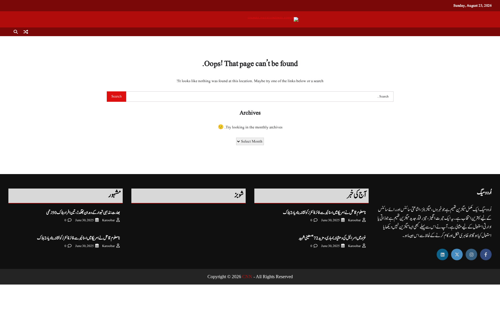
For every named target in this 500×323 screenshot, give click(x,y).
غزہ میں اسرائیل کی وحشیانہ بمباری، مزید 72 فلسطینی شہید (332, 238)
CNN (247, 276)
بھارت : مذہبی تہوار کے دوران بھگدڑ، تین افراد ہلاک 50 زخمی (83, 212)
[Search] (15, 31)
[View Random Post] (25, 31)
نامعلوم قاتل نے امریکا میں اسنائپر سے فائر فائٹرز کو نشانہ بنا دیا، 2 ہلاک (324, 212)
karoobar (354, 220)
